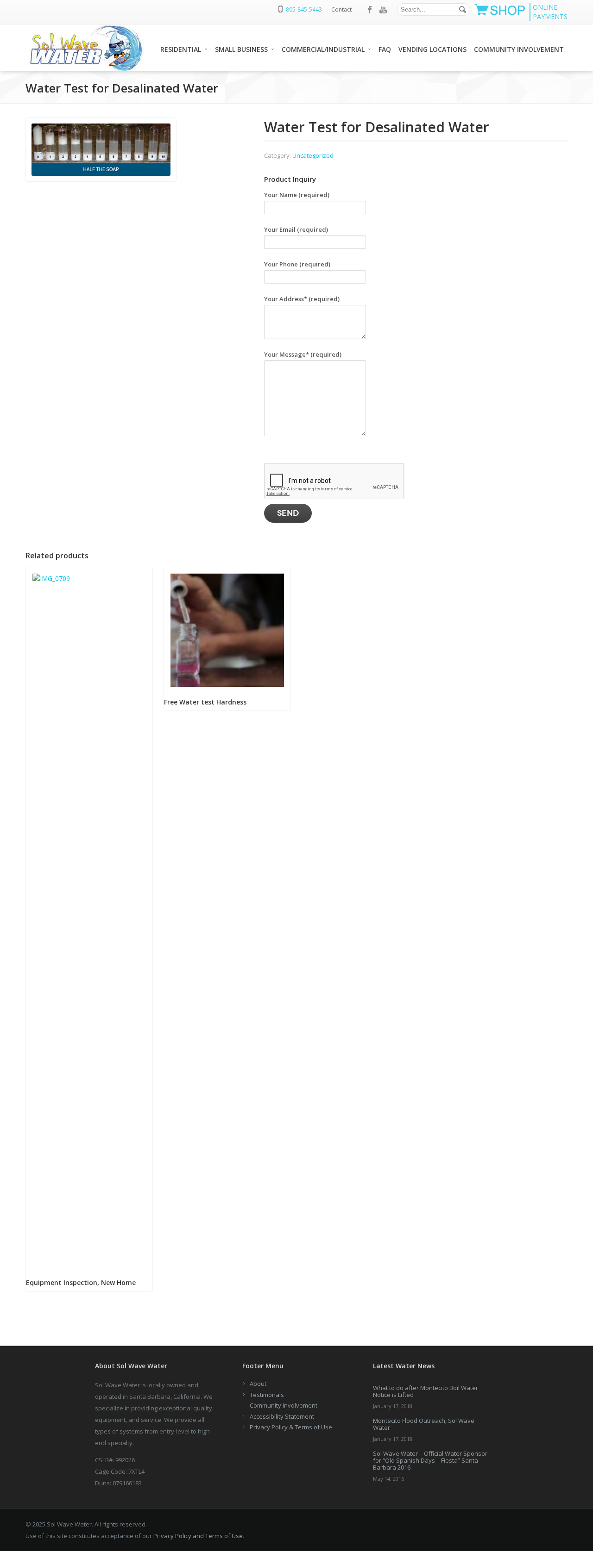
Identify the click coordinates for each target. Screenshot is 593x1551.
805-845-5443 (304, 9)
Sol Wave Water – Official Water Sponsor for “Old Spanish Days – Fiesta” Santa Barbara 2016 (430, 1460)
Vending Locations (432, 49)
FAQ (385, 49)
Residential (180, 49)
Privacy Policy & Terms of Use (291, 1427)
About (258, 1383)
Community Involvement (519, 49)
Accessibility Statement (282, 1416)
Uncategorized (313, 155)
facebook (370, 9)
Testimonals (267, 1394)
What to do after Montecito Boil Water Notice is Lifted (425, 1391)
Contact (341, 9)
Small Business (241, 49)
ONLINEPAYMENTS (550, 12)
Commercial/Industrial (323, 49)
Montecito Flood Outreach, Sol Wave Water (423, 1424)
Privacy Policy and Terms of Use (198, 1536)
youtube (383, 9)
